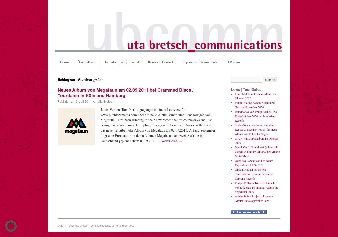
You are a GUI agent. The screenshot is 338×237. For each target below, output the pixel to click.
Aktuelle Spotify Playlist (122, 62)
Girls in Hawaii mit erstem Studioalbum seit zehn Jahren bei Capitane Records (254, 173)
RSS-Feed (234, 62)
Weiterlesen (171, 140)
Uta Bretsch (106, 101)
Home (64, 62)
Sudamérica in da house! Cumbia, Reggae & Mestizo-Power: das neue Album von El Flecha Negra (256, 129)
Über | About (87, 62)
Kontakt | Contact (160, 62)
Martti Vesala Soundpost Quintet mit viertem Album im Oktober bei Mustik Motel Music (257, 151)
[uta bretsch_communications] (169, 26)
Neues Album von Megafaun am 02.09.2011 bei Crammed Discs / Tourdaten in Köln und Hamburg (125, 93)
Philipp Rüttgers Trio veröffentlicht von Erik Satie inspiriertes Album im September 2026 (256, 187)
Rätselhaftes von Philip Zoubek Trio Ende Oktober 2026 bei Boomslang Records (256, 116)
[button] (11, 226)
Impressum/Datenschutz (199, 62)
